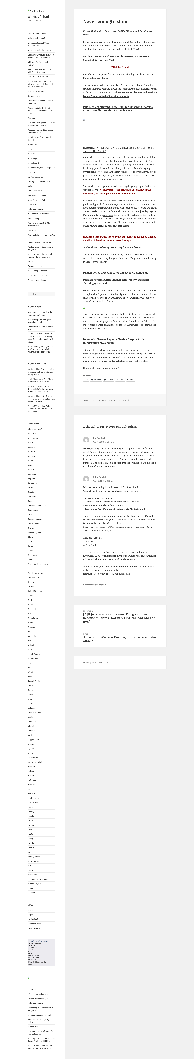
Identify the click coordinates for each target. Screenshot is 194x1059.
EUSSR (30, 550)
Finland (31, 559)
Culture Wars (33, 523)
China (30, 501)
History (31, 613)
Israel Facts (32, 172)
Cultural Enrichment (36, 519)
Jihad (30, 676)
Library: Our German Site (39, 181)
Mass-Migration (34, 712)
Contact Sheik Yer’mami (38, 77)
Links (30, 186)
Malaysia (31, 708)
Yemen (30, 888)
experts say (90, 189)
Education (32, 537)
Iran (29, 640)
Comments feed (34, 924)
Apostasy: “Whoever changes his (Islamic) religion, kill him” (41, 56)
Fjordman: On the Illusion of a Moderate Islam (40, 131)
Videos (30, 261)
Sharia (30, 807)
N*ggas (31, 744)
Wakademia (33, 875)
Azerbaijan (32, 474)
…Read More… (103, 328)
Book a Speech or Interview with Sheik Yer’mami (39, 70)
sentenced (108, 214)
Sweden (31, 825)
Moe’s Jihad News (35, 190)
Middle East (33, 721)
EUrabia (31, 541)
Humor (31, 622)
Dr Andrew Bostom (36, 91)
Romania (31, 794)
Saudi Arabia (33, 798)
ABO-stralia (32, 433)
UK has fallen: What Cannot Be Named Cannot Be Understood (40, 409)
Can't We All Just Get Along (37, 948)
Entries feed (33, 919)
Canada (31, 492)
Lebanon (31, 699)
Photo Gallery (33, 218)
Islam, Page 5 (33, 163)
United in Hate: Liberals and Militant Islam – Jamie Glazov (40, 255)
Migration (32, 726)
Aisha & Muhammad (36, 38)
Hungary (31, 627)
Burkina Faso (33, 483)
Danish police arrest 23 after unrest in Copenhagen (115, 272)
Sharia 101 (32, 230)
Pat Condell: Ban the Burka (39, 214)
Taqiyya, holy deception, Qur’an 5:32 (41, 236)
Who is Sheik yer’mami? (38, 275)
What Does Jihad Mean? (38, 271)
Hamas (30, 604)
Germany (31, 586)
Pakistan (31, 766)
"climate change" (35, 429)
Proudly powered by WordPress (97, 662)
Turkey (31, 848)
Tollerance (32, 952)
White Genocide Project (38, 879)
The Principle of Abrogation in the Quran (40, 248)
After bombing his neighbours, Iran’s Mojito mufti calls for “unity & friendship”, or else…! (41, 349)
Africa (30, 442)
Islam (30, 149)
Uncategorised (34, 857)
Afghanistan (33, 438)
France (30, 568)
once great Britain (35, 762)
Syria (30, 830)
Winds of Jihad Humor (37, 280)
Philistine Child (33, 956)
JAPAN (30, 672)
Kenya (30, 685)
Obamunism (33, 757)
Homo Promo (33, 618)
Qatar (30, 789)
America (31, 456)
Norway (31, 753)
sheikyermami (106, 400)
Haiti (30, 600)
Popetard (31, 784)
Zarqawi (31, 964)
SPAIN (30, 821)
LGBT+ (30, 703)
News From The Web (36, 200)
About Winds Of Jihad (37, 33)
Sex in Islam (33, 803)
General (31, 582)
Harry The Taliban (34, 958)
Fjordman (32, 118)
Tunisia (31, 843)
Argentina (32, 460)
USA (29, 866)
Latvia (30, 694)
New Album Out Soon (37, 195)
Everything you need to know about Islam (40, 102)
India (30, 631)
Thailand (31, 834)
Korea (30, 690)
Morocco (31, 730)
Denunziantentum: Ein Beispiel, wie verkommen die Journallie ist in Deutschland (41, 84)
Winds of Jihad (38, 16)
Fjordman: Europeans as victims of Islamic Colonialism (41, 124)
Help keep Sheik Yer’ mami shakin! (39, 138)
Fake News (32, 555)
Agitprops (32, 447)
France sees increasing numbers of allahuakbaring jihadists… (41, 372)
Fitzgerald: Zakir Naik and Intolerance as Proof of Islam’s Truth (40, 111)
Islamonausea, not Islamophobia (41, 167)
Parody (31, 775)
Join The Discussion (36, 177)
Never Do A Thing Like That (37, 962)
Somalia (31, 816)
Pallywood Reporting (37, 209)
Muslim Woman (33, 946)
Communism (33, 510)
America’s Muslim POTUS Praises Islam (38, 44)
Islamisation (33, 658)
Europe (31, 546)
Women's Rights (34, 884)
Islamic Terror (34, 654)
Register (31, 910)
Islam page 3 (33, 158)
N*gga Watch (33, 739)
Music (30, 735)
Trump (30, 839)
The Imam (31, 954)
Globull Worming (35, 591)
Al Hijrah (31, 451)
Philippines (32, 780)
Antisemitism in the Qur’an (39, 50)
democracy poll (34, 532)
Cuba (30, 514)
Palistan (31, 771)
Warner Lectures (35, 266)
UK (29, 852)
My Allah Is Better (34, 944)
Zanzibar (31, 893)
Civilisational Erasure (37, 505)
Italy (29, 667)
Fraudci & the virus (36, 573)
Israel (30, 663)
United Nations (34, 861)
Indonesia (32, 636)
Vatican (31, 870)
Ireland (31, 645)
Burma (30, 487)
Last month (89, 200)
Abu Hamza (32, 950)
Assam (30, 465)
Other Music (33, 204)
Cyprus (31, 528)
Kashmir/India (34, 681)
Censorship (32, 496)
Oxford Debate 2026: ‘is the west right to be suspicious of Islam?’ (40, 389)
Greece (31, 595)
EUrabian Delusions (36, 96)
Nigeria (31, 748)
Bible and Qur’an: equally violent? (38, 63)
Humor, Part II (34, 144)
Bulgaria (31, 478)
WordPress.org (34, 928)
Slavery (31, 812)
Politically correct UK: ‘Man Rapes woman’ (39, 224)
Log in (30, 915)
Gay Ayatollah (33, 577)
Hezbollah (32, 609)
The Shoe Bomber (34, 960)
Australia (31, 469)
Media (30, 717)
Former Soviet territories (38, 564)
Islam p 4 (31, 154)
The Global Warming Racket (40, 242)
